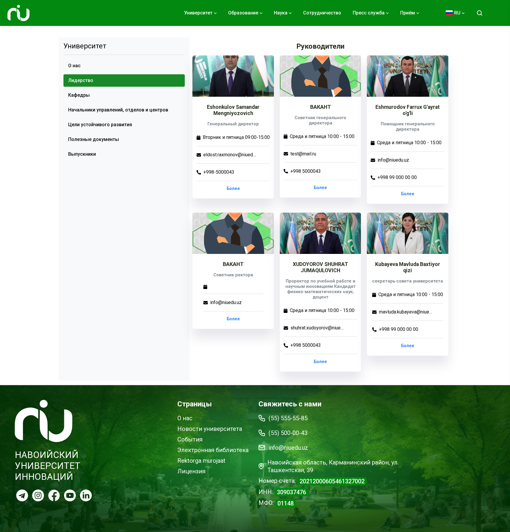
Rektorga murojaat (201, 460)
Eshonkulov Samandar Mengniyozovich (233, 110)
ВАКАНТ (320, 107)
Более (233, 188)
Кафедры (79, 95)
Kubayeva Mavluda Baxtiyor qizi (407, 267)
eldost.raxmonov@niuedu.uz (229, 154)
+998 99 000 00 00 (397, 177)
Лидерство (80, 80)
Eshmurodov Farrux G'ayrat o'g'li (407, 110)
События (189, 439)
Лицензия (191, 471)
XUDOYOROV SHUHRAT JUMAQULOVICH (320, 267)
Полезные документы (93, 139)
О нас (74, 65)
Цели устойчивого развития (100, 124)
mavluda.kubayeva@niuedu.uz (405, 312)
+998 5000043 (305, 171)
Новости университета (209, 428)
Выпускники (82, 154)
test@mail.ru (303, 154)
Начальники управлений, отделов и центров (118, 110)
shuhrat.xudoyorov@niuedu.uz (317, 328)
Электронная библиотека (213, 450)
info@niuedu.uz (393, 160)
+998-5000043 (218, 172)
